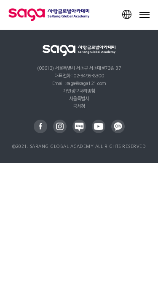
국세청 (79, 106)
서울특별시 (79, 98)
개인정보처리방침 (79, 91)
